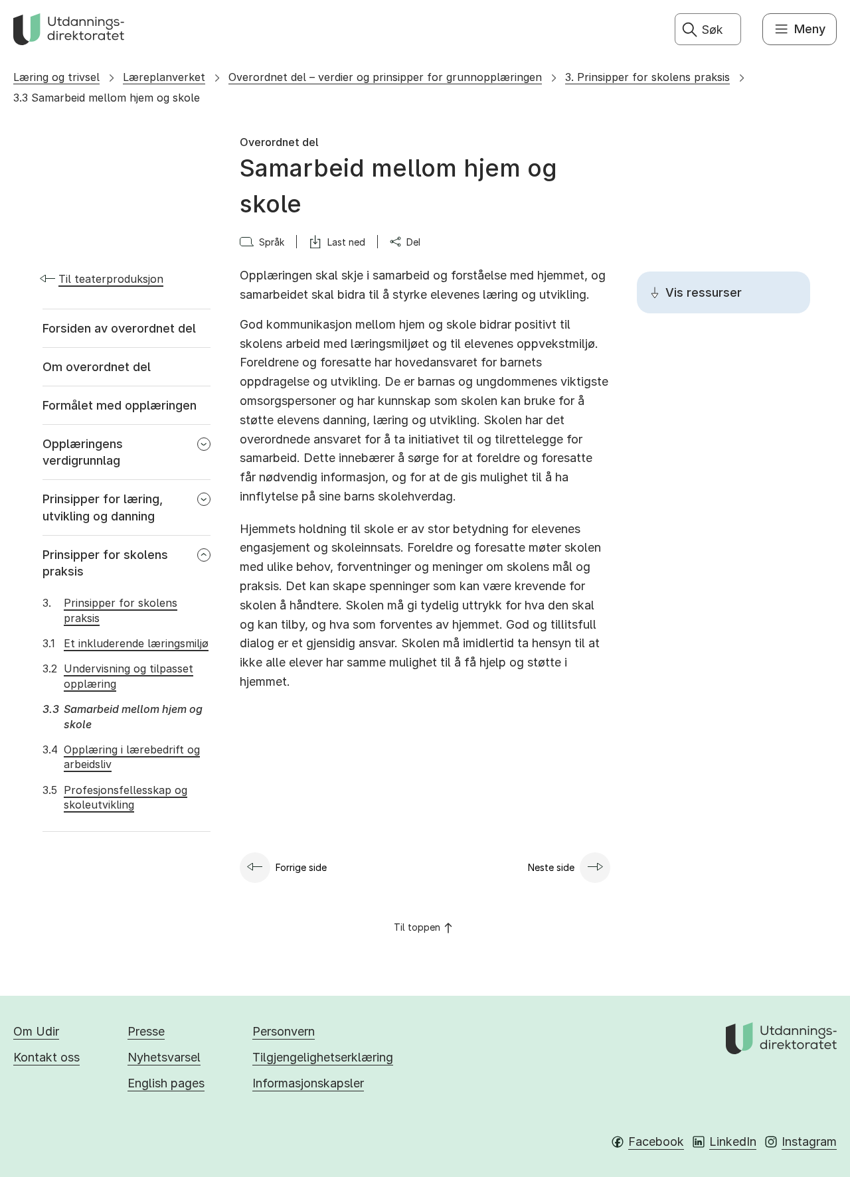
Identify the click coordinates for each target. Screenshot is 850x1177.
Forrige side (301, 867)
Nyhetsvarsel (164, 1057)
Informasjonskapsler (308, 1083)
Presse (146, 1031)
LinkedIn (732, 1141)
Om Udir (36, 1031)
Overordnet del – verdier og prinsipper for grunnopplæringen (385, 77)
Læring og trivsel (56, 77)
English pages (166, 1083)
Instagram (809, 1141)
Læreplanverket (164, 77)
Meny (809, 29)
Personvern (283, 1031)
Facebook (656, 1141)
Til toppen (417, 927)
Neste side (551, 867)
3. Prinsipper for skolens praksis (647, 77)
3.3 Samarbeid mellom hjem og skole (106, 97)
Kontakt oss (46, 1057)
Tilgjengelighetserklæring (322, 1057)
